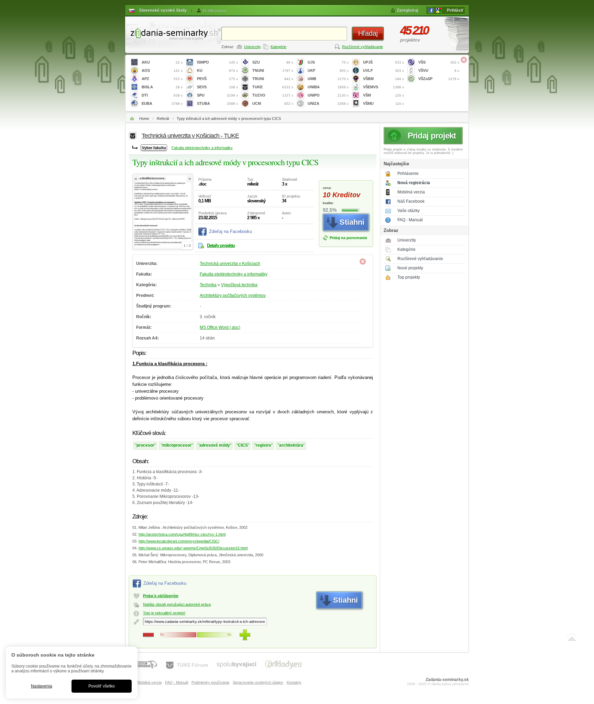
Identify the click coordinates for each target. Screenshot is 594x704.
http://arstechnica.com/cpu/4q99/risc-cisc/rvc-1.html (182, 534)
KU (217, 70)
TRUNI (272, 79)
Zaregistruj (407, 10)
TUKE (272, 87)
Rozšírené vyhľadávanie (362, 47)
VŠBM (383, 79)
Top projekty (408, 277)
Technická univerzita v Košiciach (230, 263)
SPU (217, 95)
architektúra (291, 445)
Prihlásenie (408, 173)
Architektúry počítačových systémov (233, 295)
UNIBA (328, 87)
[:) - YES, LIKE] (244, 634)
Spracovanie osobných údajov (258, 682)
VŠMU (383, 103)
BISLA (162, 87)
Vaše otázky (408, 210)
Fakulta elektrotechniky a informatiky (202, 148)
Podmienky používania (210, 682)
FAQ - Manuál (410, 219)
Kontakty (294, 682)
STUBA (217, 103)
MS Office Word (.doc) (220, 327)
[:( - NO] (148, 634)
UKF (328, 70)
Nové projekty (410, 268)
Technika (208, 284)
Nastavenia (41, 686)
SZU (272, 62)
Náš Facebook (411, 201)
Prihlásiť (455, 10)
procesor (145, 445)
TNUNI (272, 70)
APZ (162, 79)
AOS (162, 70)
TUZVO (272, 95)
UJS (328, 62)
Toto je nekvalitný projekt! (164, 613)
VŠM (383, 95)
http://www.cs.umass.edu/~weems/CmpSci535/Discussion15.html (193, 548)
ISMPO (217, 62)
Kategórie (278, 47)
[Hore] (571, 639)
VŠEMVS (383, 87)
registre (263, 445)
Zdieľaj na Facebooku (230, 231)
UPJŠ (383, 62)
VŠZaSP (438, 79)
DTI (162, 95)
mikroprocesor (176, 445)
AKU (162, 62)
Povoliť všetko (101, 686)
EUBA (162, 103)
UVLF (383, 70)
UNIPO (328, 95)
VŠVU (438, 70)
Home (144, 118)
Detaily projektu (221, 245)
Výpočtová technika (239, 284)
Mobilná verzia (411, 192)
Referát (163, 118)
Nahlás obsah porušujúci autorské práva (177, 604)
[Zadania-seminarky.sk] (173, 32)
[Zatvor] (464, 60)
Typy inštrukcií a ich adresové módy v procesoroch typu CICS (229, 118)
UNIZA (328, 103)
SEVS (217, 87)
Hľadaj (368, 33)
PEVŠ (217, 79)
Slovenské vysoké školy (163, 10)
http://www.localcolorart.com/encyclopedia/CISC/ (179, 541)
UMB (328, 79)
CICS (243, 445)
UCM (272, 103)
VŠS (438, 62)
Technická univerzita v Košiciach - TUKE (190, 135)
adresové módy (214, 445)
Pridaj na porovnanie (348, 238)
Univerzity (252, 47)
